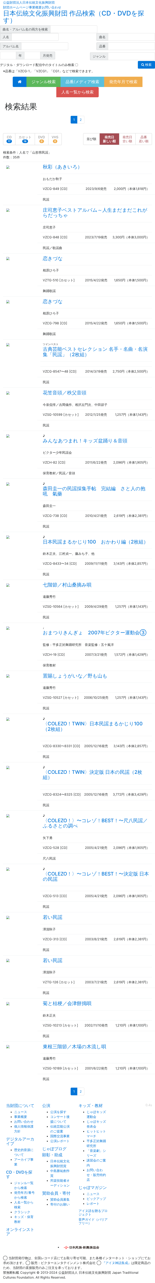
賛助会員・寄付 (56, 1193)
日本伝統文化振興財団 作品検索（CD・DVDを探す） (73, 16)
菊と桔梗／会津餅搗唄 (67, 1003)
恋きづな (53, 258)
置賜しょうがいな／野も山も (75, 676)
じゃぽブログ (54, 1148)
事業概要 (35, 7)
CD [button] (9, 139)
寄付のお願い (60, 1204)
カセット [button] (25, 139)
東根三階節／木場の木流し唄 (74, 1046)
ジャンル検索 (43, 81)
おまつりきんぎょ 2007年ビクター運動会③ (94, 633)
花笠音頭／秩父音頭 (64, 393)
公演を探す (58, 1112)
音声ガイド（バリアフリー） (93, 1221)
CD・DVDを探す (19, 1174)
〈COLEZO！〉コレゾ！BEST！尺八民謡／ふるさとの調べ (95, 823)
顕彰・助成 (52, 1154)
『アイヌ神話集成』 (116, 1263)
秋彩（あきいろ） (62, 167)
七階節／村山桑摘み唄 (67, 585)
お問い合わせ (51, 7)
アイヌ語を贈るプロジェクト (93, 1212)
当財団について (20, 1105)
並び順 (91, 139)
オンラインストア (20, 1231)
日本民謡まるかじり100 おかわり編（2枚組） (95, 542)
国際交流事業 (60, 1136)
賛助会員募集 (60, 1199)
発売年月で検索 (123, 81)
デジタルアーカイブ (20, 1141)
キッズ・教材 (91, 1105)
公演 (46, 1105)
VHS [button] (55, 139)
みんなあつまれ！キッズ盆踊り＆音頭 (85, 441)
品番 (144, 139)
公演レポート (60, 1141)
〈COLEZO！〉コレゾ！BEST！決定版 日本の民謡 (96, 876)
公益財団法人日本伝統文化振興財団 (29, 2)
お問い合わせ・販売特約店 (96, 1175)
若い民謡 (52, 917)
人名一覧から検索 (77, 92)
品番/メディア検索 (82, 81)
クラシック (22, 1212)
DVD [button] (41, 139)
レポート (93, 1203)
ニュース (20, 1112)
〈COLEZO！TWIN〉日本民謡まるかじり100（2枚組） (93, 726)
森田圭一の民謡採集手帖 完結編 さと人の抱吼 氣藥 (94, 491)
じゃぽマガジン (93, 1187)
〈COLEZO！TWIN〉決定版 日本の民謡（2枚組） (92, 774)
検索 (148, 64)
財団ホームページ (16, 7)
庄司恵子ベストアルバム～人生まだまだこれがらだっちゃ (95, 212)
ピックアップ (96, 1199)
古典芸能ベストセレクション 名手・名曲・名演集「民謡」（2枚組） (95, 351)
